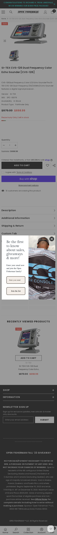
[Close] (51, 238)
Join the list (16, 291)
